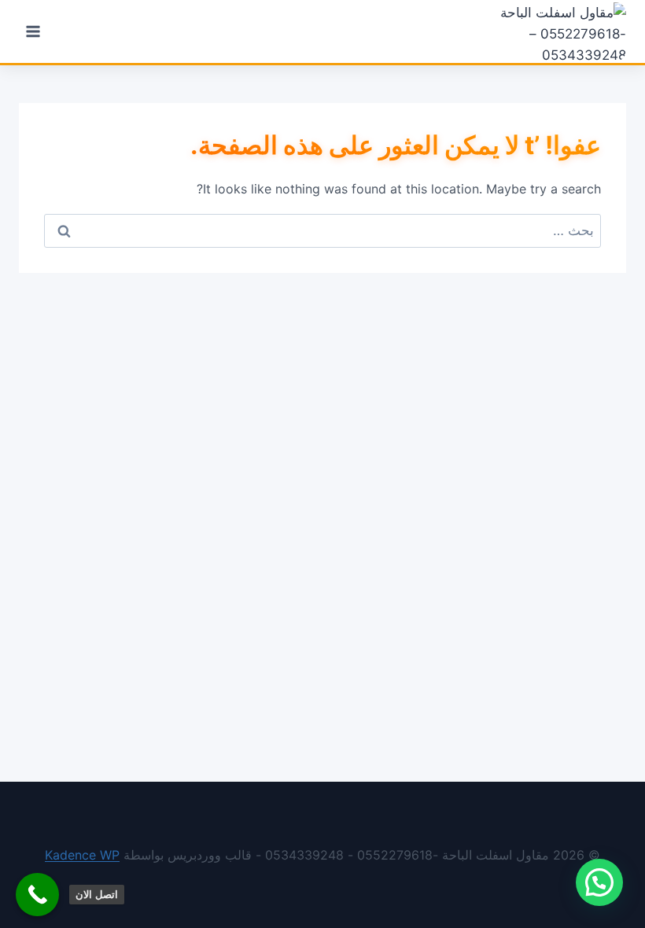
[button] (599, 882)
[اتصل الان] (37, 894)
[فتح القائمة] (33, 31)
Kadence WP (82, 855)
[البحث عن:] (322, 230)
